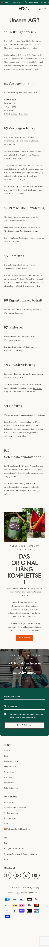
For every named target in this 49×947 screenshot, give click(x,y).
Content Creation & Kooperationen (20, 854)
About (7, 751)
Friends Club (10, 766)
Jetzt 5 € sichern (24, 725)
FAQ (6, 756)
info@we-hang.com (19, 114)
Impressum (9, 802)
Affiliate (8, 777)
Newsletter (9, 772)
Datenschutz (10, 818)
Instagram (9, 783)
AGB (6, 823)
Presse (7, 843)
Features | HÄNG (12, 761)
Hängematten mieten (14, 848)
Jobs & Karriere (11, 788)
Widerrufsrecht (11, 813)
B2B (6, 859)
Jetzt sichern (24, 638)
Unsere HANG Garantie (15, 807)
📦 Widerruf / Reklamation (17, 829)
